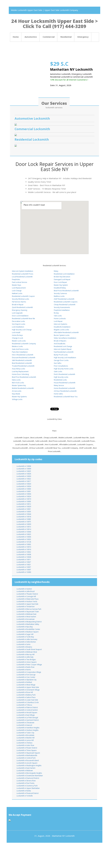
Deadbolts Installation (62, 327)
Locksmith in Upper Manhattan (28, 788)
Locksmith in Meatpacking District (29, 622)
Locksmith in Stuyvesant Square (28, 753)
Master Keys (16, 285)
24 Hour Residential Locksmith (65, 391)
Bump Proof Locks (61, 355)
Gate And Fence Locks (20, 349)
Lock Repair (58, 321)
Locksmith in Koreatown (26, 619)
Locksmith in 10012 (24, 504)
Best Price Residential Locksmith (24, 377)
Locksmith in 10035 (24, 511)
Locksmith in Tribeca (24, 705)
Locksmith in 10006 (24, 466)
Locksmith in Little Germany (27, 639)
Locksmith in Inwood (24, 725)
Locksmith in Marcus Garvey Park (29, 609)
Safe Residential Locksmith (22, 360)
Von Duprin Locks (18, 324)
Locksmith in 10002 (24, 544)
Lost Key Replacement (20, 371)
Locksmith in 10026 (24, 474)
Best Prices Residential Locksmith (66, 290)
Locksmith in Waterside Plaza (27, 599)
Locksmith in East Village (26, 715)
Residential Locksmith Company (24, 343)
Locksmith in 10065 (24, 519)
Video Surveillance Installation (65, 338)
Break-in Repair (18, 304)
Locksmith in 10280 (24, 572)
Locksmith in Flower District (27, 748)
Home (16, 36)
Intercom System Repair (63, 349)
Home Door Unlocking (20, 374)
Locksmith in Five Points (25, 783)
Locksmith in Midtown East (26, 614)
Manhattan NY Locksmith (63, 835)
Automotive (31, 36)
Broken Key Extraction (62, 277)
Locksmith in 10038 (24, 554)
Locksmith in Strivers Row (26, 781)
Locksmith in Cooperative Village (29, 672)
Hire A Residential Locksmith (22, 355)
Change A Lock (17, 338)
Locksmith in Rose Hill (25, 692)
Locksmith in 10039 (24, 524)
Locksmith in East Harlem (26, 768)
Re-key (56, 313)
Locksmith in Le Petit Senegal (27, 717)
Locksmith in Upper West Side (28, 687)
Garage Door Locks (61, 360)
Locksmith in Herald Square (27, 712)
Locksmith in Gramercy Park (27, 786)
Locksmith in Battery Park (26, 695)
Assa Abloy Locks (18, 369)
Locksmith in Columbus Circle (28, 702)
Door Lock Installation (20, 316)
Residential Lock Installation (64, 274)
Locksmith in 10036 (24, 537)
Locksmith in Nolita (24, 791)
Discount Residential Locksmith (23, 357)
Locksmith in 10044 (24, 514)
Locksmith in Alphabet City (26, 680)
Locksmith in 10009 (24, 469)
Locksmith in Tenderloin (26, 606)
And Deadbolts (59, 343)
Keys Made (16, 394)
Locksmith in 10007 (24, 569)
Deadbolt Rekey (60, 288)
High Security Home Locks (63, 369)
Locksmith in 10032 (24, 552)
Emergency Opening (19, 310)
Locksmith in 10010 (24, 547)
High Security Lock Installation (65, 357)
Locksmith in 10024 (24, 496)
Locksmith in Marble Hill (25, 738)
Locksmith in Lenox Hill (25, 740)
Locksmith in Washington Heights (29, 765)
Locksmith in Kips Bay (25, 627)
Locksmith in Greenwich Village (28, 690)
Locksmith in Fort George (26, 675)
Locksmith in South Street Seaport (29, 649)
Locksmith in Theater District (27, 594)
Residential (66, 36)
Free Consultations (61, 366)
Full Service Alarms (19, 302)
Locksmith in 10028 (24, 557)
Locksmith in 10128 (24, 542)
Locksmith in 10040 (24, 532)
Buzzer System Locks (61, 335)
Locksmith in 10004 (24, 494)
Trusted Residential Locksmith (23, 366)
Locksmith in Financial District (28, 793)
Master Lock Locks (19, 341)
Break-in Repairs (60, 341)
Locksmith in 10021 (24, 564)
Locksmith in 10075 (24, 522)
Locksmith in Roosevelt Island (28, 760)
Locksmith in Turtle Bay (25, 637)
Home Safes (58, 394)
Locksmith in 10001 (24, 491)
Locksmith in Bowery (24, 647)
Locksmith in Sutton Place (26, 697)
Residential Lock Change (63, 346)
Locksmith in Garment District (28, 720)
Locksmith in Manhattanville (27, 755)
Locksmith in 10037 (24, 567)
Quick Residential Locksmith (22, 307)
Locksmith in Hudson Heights (27, 730)
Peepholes (16, 279)
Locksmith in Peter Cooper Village (29, 664)
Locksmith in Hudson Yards (27, 601)
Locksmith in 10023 (24, 534)
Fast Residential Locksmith (64, 352)
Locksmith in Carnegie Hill (26, 596)
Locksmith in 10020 (24, 484)
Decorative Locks (18, 321)
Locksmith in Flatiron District (27, 707)
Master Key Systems (19, 396)
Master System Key (19, 385)
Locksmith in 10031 (24, 509)
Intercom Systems (60, 324)
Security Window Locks (20, 299)
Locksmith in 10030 (24, 476)
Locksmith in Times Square (27, 750)
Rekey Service (59, 385)
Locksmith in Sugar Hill (25, 634)
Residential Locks (60, 380)
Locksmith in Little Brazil (26, 591)
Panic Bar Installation (20, 352)
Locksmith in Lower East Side (27, 700)
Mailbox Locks (59, 296)
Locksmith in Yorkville (25, 796)
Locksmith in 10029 (24, 506)
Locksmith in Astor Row (25, 745)
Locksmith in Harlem (24, 589)
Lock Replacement (19, 288)
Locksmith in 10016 (24, 549)
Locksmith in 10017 (24, 481)
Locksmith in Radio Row (25, 667)
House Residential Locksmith (64, 383)
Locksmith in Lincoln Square (27, 763)
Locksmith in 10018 (24, 517)
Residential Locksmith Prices (22, 274)
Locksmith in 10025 (24, 471)
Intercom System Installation (22, 271)
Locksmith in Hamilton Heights (28, 728)
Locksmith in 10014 (24, 529)
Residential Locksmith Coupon (23, 296)
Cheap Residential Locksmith (64, 304)
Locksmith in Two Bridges (26, 659)
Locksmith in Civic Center (26, 677)
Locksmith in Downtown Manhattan (30, 775)
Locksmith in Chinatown (25, 722)
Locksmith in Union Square (27, 662)
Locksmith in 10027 (24, 562)
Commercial (48, 36)
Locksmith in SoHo (23, 644)
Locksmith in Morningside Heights (29, 773)
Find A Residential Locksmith (64, 374)
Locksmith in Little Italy (25, 657)
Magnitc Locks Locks (61, 330)
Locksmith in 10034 (24, 486)
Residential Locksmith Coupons (65, 302)
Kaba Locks (16, 380)
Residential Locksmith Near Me (23, 318)
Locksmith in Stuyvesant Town (28, 611)
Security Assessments (62, 307)
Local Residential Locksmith (22, 277)
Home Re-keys (17, 335)
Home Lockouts (60, 318)
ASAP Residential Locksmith (64, 299)
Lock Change (17, 290)
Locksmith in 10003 (24, 489)
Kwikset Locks (17, 293)
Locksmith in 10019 (24, 499)
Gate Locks (58, 371)
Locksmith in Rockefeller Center (28, 629)
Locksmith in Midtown (25, 770)
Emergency (83, 36)
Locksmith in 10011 (24, 559)
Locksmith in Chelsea (24, 743)
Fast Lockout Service (19, 282)
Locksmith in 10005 (24, 501)
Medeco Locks (17, 346)
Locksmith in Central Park (26, 758)
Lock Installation (18, 327)
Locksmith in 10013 (24, 527)
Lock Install (16, 332)
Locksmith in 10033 (24, 539)
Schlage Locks (17, 399)
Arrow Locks (16, 391)
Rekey (56, 271)
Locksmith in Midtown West (27, 652)
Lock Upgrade (17, 313)
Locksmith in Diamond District (28, 778)
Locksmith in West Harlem (26, 617)
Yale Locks (58, 316)
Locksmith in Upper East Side (27, 604)
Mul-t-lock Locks (18, 383)
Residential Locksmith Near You (65, 396)
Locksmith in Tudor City (25, 733)
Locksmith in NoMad (24, 682)
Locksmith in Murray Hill (25, 654)
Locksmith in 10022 (24, 479)
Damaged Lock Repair (62, 279)
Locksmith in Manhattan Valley (28, 624)
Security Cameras (60, 293)
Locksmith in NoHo (24, 669)
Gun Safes (57, 363)
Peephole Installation (62, 310)
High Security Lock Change (22, 330)
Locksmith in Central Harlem (27, 710)
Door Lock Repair (60, 282)
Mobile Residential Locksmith (23, 388)
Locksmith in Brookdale (25, 735)
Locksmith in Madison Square (28, 632)
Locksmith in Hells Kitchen (26, 642)
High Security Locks (61, 377)
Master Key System (61, 285)
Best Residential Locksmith (22, 363)
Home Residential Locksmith (64, 388)
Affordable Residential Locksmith (66, 332)
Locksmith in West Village (26, 685)
